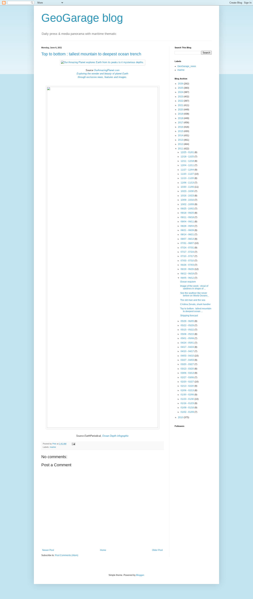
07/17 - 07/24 (187, 252)
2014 (181, 135)
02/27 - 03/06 (187, 377)
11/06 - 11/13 (187, 182)
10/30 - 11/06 (187, 187)
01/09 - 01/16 (187, 407)
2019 (181, 114)
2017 (181, 122)
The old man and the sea (192, 300)
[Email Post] (73, 444)
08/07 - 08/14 (187, 239)
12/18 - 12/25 (187, 156)
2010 (181, 417)
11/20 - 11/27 (187, 174)
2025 (181, 88)
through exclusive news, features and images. (102, 77)
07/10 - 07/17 (187, 256)
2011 (181, 148)
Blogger (140, 575)
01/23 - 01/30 (187, 399)
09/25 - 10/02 (187, 208)
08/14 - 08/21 (187, 234)
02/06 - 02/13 (187, 390)
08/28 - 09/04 (187, 226)
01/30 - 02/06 (187, 394)
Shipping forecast (189, 315)
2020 (181, 109)
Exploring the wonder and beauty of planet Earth (102, 73)
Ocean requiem (188, 281)
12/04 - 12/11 (187, 165)
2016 (181, 127)
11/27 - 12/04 (187, 169)
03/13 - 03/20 (187, 368)
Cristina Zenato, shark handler (195, 304)
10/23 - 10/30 (187, 191)
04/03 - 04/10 (187, 355)
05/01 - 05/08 (187, 338)
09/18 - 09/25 (187, 213)
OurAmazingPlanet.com (106, 70)
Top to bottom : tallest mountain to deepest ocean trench (91, 54)
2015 (181, 131)
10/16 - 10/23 (187, 195)
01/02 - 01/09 (187, 412)
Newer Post (48, 550)
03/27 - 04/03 (187, 360)
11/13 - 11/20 (187, 178)
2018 (181, 118)
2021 (181, 105)
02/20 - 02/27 (187, 381)
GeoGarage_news (186, 66)
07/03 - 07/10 (187, 260)
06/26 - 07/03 (187, 265)
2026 (181, 83)
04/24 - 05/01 (187, 343)
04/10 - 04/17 (187, 351)
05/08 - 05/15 (187, 334)
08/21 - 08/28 (187, 230)
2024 (181, 92)
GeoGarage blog (82, 18)
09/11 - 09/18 (187, 217)
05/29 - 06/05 (187, 321)
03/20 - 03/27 (187, 364)
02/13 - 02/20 (187, 386)
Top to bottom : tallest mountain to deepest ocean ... (195, 309)
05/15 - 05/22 (187, 329)
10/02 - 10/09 (187, 204)
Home (103, 550)
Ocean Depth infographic (115, 435)
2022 (181, 101)
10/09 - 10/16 (187, 200)
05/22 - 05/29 (187, 325)
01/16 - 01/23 (187, 403)
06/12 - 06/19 (187, 273)
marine (53, 447)
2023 (181, 96)
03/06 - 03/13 (187, 373)
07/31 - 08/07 (187, 243)
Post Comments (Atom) (66, 555)
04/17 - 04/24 (187, 347)
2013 (181, 140)
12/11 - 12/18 (187, 161)
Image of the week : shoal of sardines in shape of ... (194, 287)
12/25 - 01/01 (187, 152)
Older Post (157, 550)
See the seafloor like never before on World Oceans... (194, 294)
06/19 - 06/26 (187, 269)
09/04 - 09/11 (187, 221)
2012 (181, 144)
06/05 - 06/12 (187, 278)
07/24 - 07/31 (187, 247)
